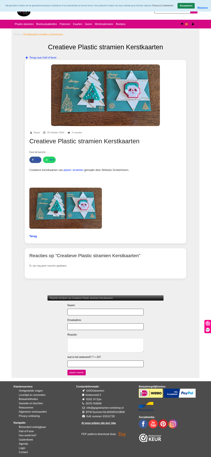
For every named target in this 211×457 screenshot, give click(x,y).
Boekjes (120, 24)
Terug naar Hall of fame (43, 57)
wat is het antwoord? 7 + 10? (84, 357)
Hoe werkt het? (27, 435)
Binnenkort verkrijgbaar (32, 427)
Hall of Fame (26, 431)
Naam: (71, 305)
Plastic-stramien (24, 24)
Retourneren (26, 407)
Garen (88, 24)
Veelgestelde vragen (31, 390)
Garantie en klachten (31, 403)
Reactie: (72, 334)
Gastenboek (26, 439)
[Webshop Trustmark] (150, 437)
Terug (33, 236)
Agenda (23, 443)
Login (22, 448)
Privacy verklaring (29, 416)
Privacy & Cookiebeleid (162, 5)
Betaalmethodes (28, 399)
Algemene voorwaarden (33, 411)
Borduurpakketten (46, 24)
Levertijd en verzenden (32, 395)
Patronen (65, 24)
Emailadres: (74, 320)
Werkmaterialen (104, 24)
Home (17, 34)
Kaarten (77, 24)
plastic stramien (73, 170)
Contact (23, 452)
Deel (37, 159)
